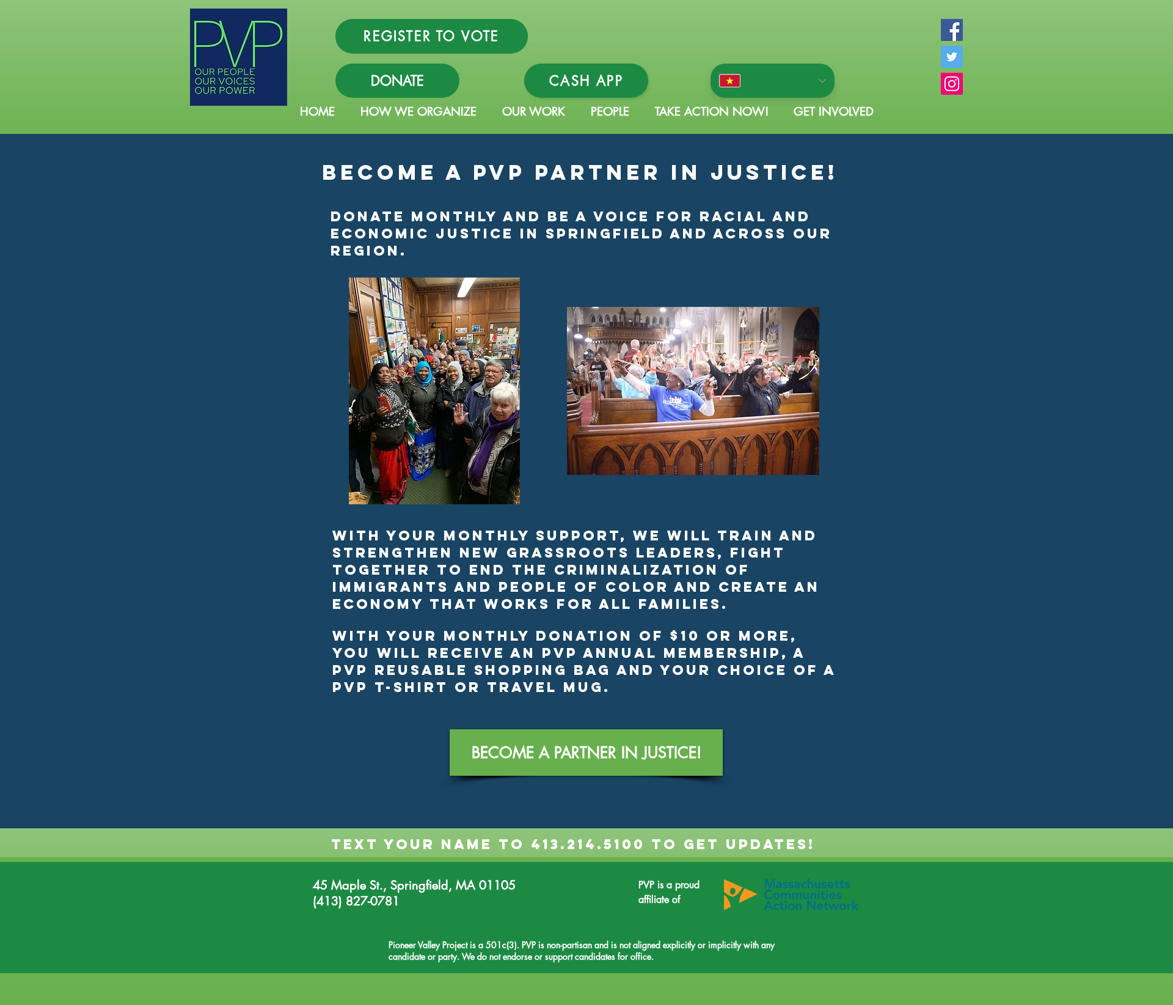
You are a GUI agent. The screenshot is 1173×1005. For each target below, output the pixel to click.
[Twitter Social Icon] (952, 57)
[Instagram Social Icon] (952, 84)
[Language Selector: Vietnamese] (773, 81)
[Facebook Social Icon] (952, 30)
